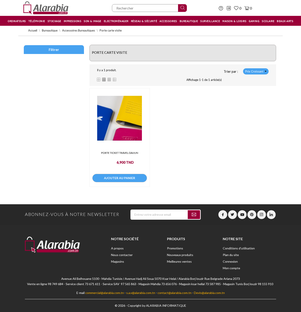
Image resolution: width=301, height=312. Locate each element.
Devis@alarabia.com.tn (209, 293)
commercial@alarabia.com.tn (104, 293)
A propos (117, 248)
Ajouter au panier (119, 178)
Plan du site (231, 255)
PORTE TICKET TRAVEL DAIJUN (119, 152)
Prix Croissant (254, 71)
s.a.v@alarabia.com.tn (140, 293)
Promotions (175, 248)
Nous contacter (122, 255)
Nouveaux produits (180, 255)
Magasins (117, 261)
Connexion (230, 261)
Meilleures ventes (179, 261)
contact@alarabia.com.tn (174, 293)
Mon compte (231, 268)
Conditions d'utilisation (239, 248)
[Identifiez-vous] (228, 8)
